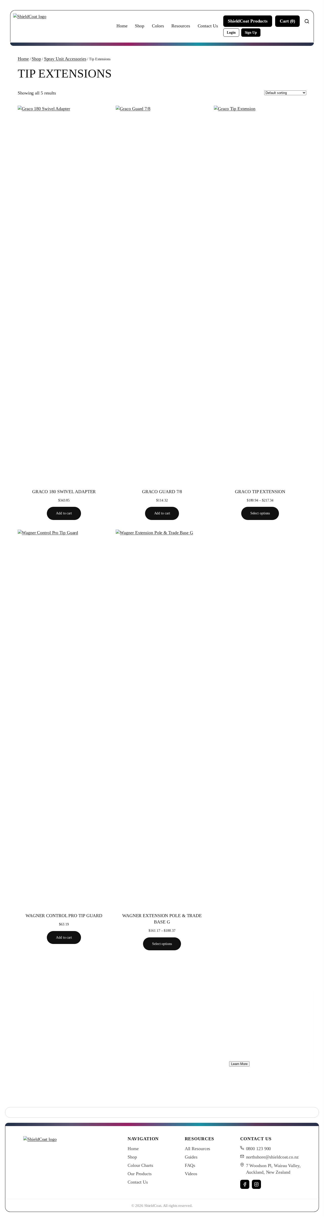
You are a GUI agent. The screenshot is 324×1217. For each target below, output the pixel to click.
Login (231, 32)
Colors (158, 25)
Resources (180, 25)
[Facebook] (244, 1184)
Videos (191, 1173)
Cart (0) (287, 21)
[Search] (307, 21)
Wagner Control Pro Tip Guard (64, 915)
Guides (191, 1157)
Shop (139, 25)
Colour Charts (140, 1165)
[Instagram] (256, 1184)
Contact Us (208, 25)
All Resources (197, 1148)
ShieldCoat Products (248, 21)
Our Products (140, 1173)
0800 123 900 (258, 1148)
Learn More (239, 1064)
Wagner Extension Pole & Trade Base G (162, 918)
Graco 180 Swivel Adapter (64, 491)
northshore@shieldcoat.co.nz (272, 1157)
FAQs (190, 1165)
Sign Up (251, 32)
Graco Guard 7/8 (162, 491)
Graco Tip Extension (260, 491)
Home (122, 25)
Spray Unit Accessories (65, 58)
